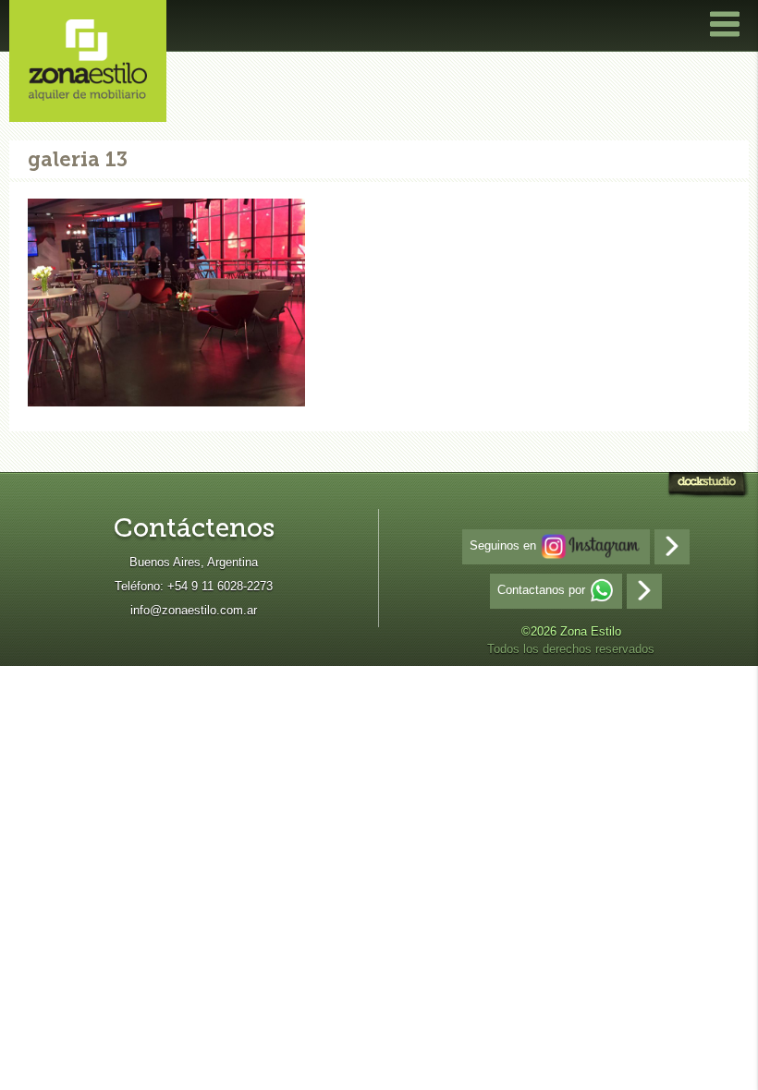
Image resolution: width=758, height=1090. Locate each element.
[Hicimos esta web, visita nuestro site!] (707, 487)
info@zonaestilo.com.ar (193, 610)
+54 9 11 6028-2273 (220, 586)
